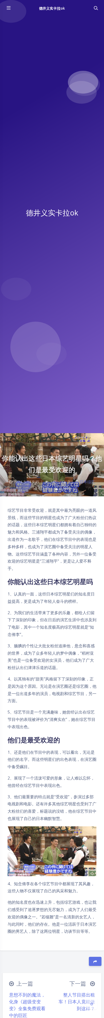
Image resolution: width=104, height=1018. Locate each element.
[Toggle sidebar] (8, 8)
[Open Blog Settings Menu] (91, 1004)
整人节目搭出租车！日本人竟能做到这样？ (77, 1001)
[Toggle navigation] (95, 8)
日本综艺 (87, 481)
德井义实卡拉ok (52, 8)
